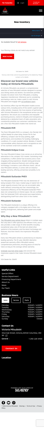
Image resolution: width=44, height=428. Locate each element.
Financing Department (11, 279)
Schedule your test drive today (12, 251)
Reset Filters (7, 56)
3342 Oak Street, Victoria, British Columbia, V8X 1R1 (21, 334)
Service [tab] (16, 300)
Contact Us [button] (11, 348)
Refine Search (36, 30)
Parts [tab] (27, 300)
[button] (7, 3)
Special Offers (7, 273)
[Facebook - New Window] (3, 402)
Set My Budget (35, 35)
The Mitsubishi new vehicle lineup (13, 220)
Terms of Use (31, 406)
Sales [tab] (5, 300)
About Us (6, 282)
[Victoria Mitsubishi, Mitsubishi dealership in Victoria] (5, 10)
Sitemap (22, 406)
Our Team (6, 288)
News (4, 285)
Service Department (10, 276)
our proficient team (28, 102)
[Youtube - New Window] (8, 402)
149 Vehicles (22, 42)
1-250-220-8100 (35, 339)
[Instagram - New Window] (13, 402)
